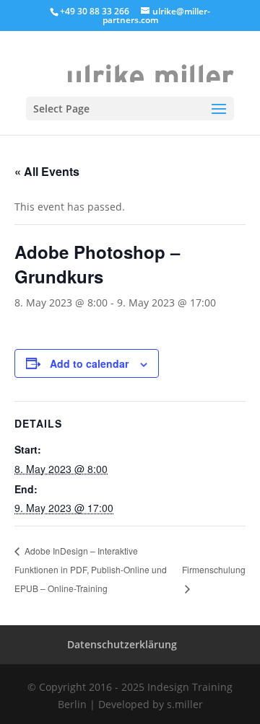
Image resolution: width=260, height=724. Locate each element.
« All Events (46, 171)
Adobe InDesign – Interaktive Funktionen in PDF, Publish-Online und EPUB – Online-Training (90, 568)
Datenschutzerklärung (122, 644)
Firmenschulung (214, 569)
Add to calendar (89, 363)
